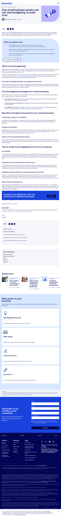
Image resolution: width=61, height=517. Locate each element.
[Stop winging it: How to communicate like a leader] (5, 279)
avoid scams (55, 178)
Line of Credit (5, 445)
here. (37, 506)
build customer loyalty (21, 96)
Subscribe (45, 427)
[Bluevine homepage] (7, 3)
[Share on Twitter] (10, 29)
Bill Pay (5, 258)
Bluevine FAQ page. (28, 211)
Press (56, 435)
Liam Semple (7, 19)
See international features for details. (40, 482)
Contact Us (4, 435)
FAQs (14, 444)
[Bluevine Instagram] (53, 441)
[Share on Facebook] (8, 29)
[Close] (58, 512)
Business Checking (7, 254)
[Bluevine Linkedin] (49, 441)
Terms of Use (28, 442)
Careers (5, 261)
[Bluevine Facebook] (42, 441)
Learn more (51, 196)
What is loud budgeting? (9, 231)
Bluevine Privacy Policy (30, 444)
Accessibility (27, 449)
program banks (51, 452)
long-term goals (21, 155)
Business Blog (16, 446)
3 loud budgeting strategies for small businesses (14, 234)
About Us (5, 260)
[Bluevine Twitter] (45, 441)
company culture (31, 133)
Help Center (16, 442)
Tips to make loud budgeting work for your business (15, 240)
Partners (15, 448)
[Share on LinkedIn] (13, 29)
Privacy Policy (44, 422)
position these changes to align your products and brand (28, 108)
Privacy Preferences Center (19, 514)
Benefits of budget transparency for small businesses (15, 237)
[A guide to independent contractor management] (44, 279)
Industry (33, 411)
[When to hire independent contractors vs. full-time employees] (25, 279)
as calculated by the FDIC (42, 465)
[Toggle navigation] (58, 3)
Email (33, 406)
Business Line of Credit (8, 256)
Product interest (35, 415)
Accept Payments (6, 449)
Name (33, 401)
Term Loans (4, 447)
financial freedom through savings (27, 77)
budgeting (4, 217)
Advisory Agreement (29, 459)
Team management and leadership (15, 278)
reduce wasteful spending (35, 121)
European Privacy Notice (30, 455)
